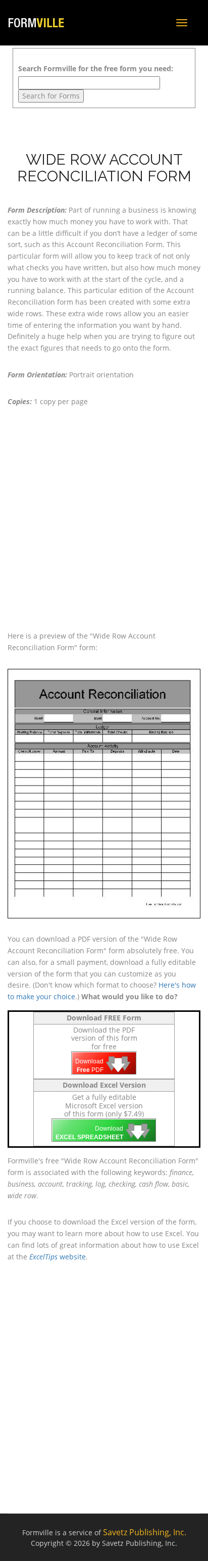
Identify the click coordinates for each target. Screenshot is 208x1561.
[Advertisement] (104, 519)
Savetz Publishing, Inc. (144, 1532)
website (57, 1256)
